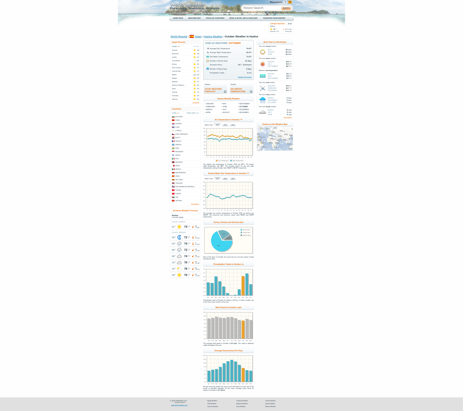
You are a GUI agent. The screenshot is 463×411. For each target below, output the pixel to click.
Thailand (179, 183)
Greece (178, 145)
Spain (198, 36)
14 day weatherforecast (213, 90)
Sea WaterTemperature (238, 90)
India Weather (240, 406)
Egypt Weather (212, 401)
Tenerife (174, 92)
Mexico (178, 169)
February (210, 107)
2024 (225, 125)
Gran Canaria (176, 68)
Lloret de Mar (176, 71)
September (244, 104)
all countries (195, 204)
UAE (176, 197)
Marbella (175, 82)
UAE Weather (211, 403)
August (226, 112)
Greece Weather (212, 406)
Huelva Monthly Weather (228, 99)
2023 (233, 125)
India (177, 148)
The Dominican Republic (185, 187)
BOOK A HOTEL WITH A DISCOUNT (243, 18)
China (177, 120)
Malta (177, 166)
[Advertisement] (214, 27)
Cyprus (178, 131)
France (178, 141)
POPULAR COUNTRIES (215, 18)
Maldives (179, 162)
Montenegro (180, 173)
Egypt (177, 138)
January (210, 104)
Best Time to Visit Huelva (275, 42)
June (225, 107)
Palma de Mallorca (178, 85)
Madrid (174, 75)
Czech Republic (181, 134)
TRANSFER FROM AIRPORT (274, 18)
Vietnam (178, 201)
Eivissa (174, 64)
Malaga (174, 78)
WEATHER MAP (194, 18)
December (244, 112)
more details (288, 117)
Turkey (178, 194)
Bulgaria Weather (242, 403)
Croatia (178, 124)
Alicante (174, 50)
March (209, 109)
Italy (177, 159)
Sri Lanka (179, 180)
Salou (174, 89)
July (225, 109)
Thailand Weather (242, 401)
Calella (174, 57)
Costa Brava (176, 61)
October (243, 107)
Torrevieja (175, 96)
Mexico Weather (270, 406)
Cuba (177, 127)
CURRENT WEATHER (277, 24)
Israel (177, 155)
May (224, 104)
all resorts (196, 102)
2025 (217, 125)
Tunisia (178, 190)
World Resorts (179, 36)
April (208, 112)
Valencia (175, 99)
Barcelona (175, 54)
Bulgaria (179, 117)
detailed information (245, 77)
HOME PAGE (178, 18)
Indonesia (179, 152)
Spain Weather (270, 403)
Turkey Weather (270, 401)
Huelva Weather (213, 36)
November (244, 109)
